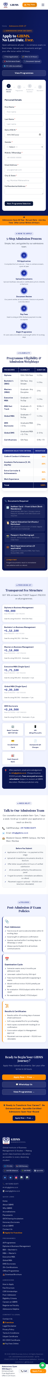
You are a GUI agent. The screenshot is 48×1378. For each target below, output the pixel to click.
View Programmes (24, 73)
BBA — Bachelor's (10, 1250)
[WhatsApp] (27, 1177)
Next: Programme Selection (19, 203)
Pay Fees (31, 5)
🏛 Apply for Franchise (12, 1233)
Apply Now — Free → (24, 1077)
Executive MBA (9, 1257)
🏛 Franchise (8, 1322)
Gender (9, 142)
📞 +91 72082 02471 (10, 1184)
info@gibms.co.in (18, 773)
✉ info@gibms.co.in (10, 1187)
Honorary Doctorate (11, 1222)
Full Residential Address (16, 186)
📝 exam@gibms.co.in (11, 1191)
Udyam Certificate (10, 1336)
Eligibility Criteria (10, 1298)
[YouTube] (21, 1177)
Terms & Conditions (11, 1333)
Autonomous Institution (28, 1359)
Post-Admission (9, 1295)
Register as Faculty (11, 1305)
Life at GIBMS (8, 1226)
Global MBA (7, 1260)
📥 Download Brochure (12, 1274)
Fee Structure (8, 1288)
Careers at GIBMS (10, 1302)
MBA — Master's (9, 1253)
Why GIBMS (7, 1208)
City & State (11, 175)
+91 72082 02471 (28, 828)
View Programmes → (24, 1092)
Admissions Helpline (11, 1309)
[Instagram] (16, 1177)
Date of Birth (11, 130)
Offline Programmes (11, 1271)
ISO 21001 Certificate (11, 1340)
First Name (10, 107)
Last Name (10, 119)
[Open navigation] (43, 5)
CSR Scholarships (10, 1291)
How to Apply (8, 1284)
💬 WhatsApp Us (24, 1084)
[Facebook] (5, 1177)
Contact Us (7, 1229)
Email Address (11, 165)
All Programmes (9, 1243)
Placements (8, 1215)
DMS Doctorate (9, 1264)
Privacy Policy (8, 1329)
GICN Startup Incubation (13, 1219)
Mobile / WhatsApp (14, 153)
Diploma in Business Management (17, 1246)
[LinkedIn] (10, 1177)
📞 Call (24, 1371)
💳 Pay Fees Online (11, 1343)
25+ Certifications (10, 1267)
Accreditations (9, 1212)
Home (4, 26)
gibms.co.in (29, 1362)
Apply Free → (38, 1371)
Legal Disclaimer (9, 1326)
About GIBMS (8, 1205)
